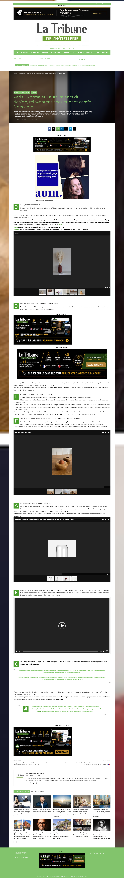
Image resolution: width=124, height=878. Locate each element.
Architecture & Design (39, 830)
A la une (16, 92)
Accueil (15, 73)
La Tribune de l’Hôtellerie (23, 120)
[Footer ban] (62, 860)
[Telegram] (70, 129)
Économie (95, 806)
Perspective (57, 806)
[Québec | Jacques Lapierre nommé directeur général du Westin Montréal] (42, 801)
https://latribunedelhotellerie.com (35, 775)
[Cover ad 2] (62, 330)
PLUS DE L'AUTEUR (37, 792)
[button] (100, 59)
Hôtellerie (33, 92)
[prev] (105, 65)
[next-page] (17, 842)
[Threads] (84, 59)
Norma (16, 229)
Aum (15, 215)
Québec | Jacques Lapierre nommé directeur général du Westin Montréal (42, 811)
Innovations (22, 73)
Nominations (37, 806)
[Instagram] (79, 59)
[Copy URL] (74, 129)
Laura (60, 225)
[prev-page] (15, 842)
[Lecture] (17, 651)
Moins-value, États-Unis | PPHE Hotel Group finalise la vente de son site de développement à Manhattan (101, 813)
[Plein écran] (107, 651)
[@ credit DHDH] (62, 19)
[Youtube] (83, 59)
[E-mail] (66, 129)
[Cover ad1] (62, 741)
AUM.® (80, 680)
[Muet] (104, 651)
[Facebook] (78, 59)
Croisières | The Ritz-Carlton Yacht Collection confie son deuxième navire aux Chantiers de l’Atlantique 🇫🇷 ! (87, 764)
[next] (108, 65)
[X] (81, 59)
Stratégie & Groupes (24, 92)
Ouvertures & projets (78, 830)
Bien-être (75, 806)
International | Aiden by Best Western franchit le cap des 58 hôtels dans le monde (81, 834)
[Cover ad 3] (62, 380)
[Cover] (62, 154)
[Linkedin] (62, 129)
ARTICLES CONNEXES (22, 792)
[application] (62, 625)
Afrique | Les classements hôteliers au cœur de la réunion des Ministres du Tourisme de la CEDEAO (35, 764)
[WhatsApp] (58, 129)
